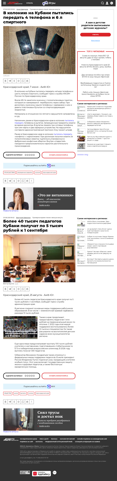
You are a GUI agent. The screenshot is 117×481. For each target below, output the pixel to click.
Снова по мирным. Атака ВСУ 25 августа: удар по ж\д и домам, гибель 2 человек (95, 58)
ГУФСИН (6, 75)
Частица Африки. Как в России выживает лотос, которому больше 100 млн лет (99, 131)
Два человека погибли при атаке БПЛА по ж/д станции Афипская (96, 76)
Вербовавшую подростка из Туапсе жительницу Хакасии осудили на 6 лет (95, 85)
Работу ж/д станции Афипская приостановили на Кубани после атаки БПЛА (95, 94)
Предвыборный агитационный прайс (58, 441)
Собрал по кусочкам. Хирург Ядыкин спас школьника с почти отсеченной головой (100, 238)
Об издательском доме (28, 439)
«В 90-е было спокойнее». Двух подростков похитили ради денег (99, 222)
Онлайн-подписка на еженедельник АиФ (92, 439)
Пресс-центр (44, 439)
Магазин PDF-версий (67, 439)
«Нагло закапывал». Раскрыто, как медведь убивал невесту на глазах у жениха (100, 116)
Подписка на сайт (26, 441)
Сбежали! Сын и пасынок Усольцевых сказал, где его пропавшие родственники (100, 246)
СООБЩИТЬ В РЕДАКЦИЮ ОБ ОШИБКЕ (87, 441)
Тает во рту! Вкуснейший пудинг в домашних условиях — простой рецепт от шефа (99, 138)
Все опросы (95, 40)
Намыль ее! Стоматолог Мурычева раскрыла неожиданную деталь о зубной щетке (99, 108)
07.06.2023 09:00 (9, 9)
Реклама (54, 439)
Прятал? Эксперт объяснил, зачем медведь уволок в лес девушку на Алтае (99, 253)
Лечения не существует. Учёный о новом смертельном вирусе (99, 145)
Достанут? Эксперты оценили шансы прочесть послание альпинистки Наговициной (100, 261)
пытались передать (63, 134)
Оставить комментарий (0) (58, 155)
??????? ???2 (82, 155)
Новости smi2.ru (10, 211)
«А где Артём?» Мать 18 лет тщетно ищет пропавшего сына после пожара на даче (99, 230)
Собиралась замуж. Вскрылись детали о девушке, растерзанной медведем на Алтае (99, 123)
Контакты (39, 441)
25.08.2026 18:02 (8, 217)
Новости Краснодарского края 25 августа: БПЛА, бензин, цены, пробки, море (95, 67)
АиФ (16, 284)
